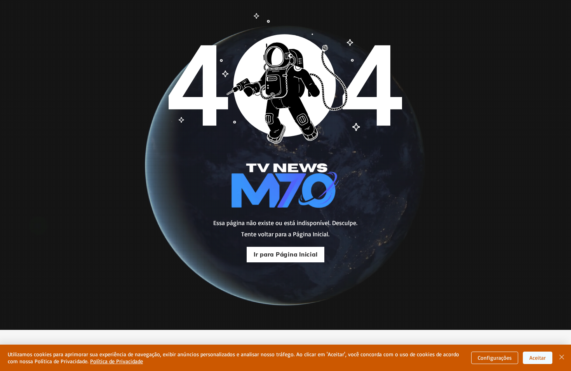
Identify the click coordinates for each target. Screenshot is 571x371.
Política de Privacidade (116, 361)
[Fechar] (561, 358)
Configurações (495, 357)
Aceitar (537, 357)
